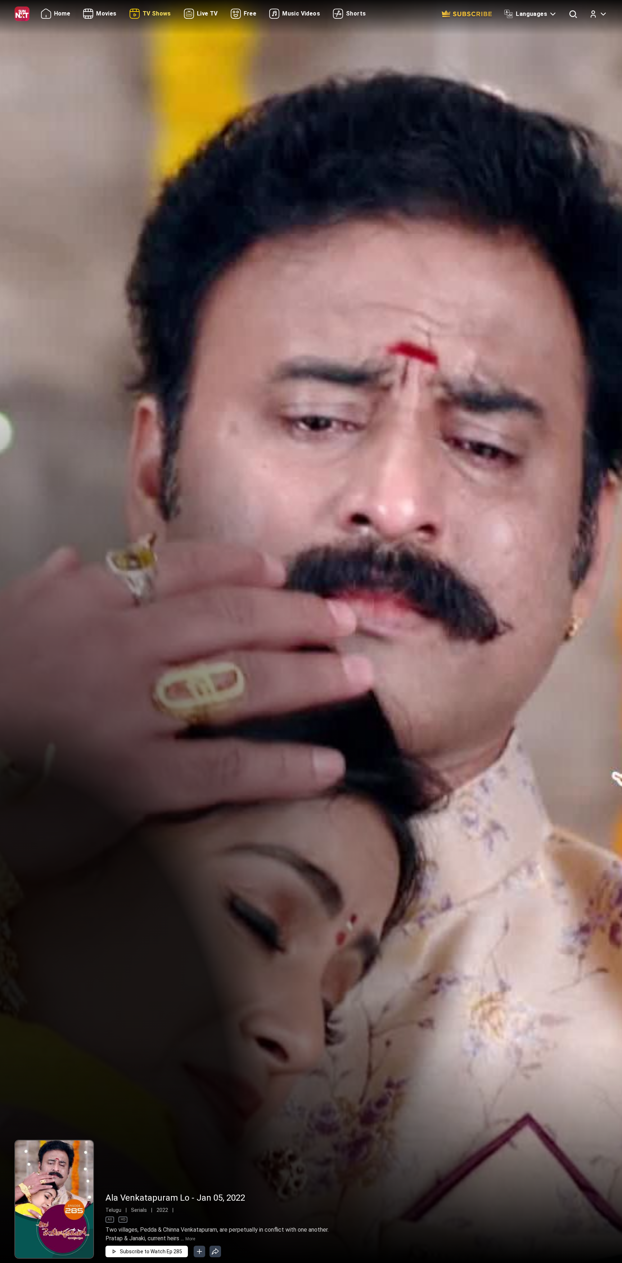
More (190, 1238)
